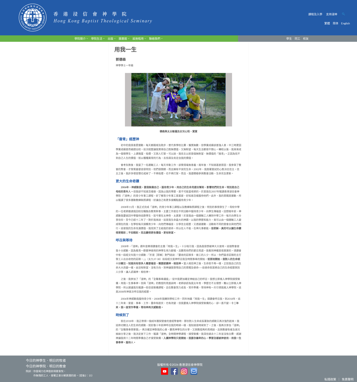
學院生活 (96, 38)
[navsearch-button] (343, 14)
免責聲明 (348, 379)
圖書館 (123, 38)
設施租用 (138, 38)
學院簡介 (80, 38)
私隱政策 (330, 379)
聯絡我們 (154, 38)
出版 (110, 38)
